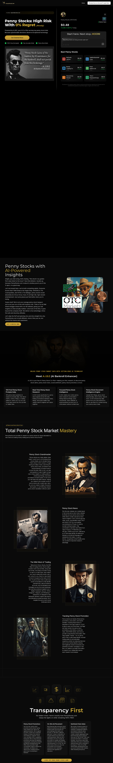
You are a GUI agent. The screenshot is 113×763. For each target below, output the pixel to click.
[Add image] (66, 44)
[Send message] (103, 44)
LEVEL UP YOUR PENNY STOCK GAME (56, 760)
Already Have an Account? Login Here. (99, 3)
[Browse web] (68, 44)
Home (83, 3)
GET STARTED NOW (13, 324)
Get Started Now (17, 38)
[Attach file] (64, 44)
